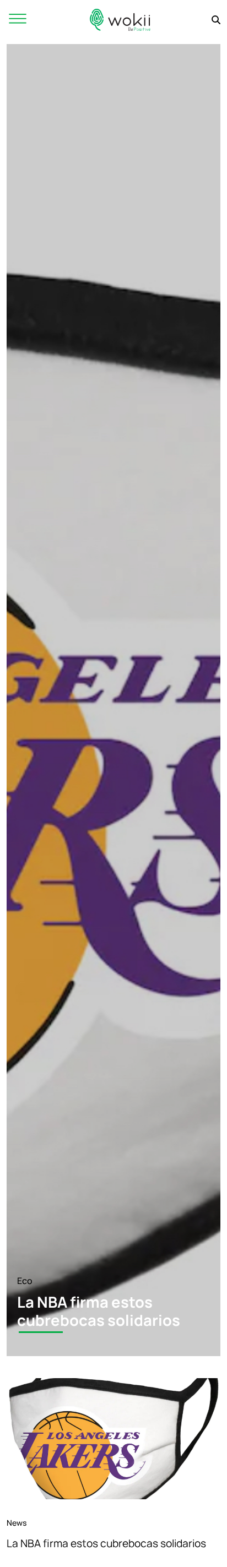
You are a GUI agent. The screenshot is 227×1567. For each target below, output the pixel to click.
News (16, 1522)
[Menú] (18, 19)
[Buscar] (216, 20)
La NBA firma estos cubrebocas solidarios (106, 1543)
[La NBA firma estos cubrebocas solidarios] (113, 1438)
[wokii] (120, 19)
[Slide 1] (41, 1332)
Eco (25, 1281)
